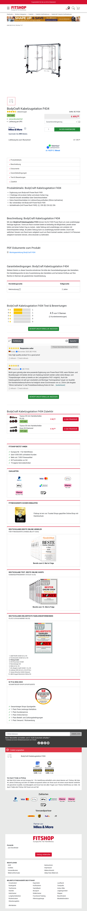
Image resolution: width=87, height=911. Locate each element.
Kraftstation (37, 885)
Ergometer (36, 883)
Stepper (59, 893)
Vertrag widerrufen (43, 854)
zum (13, 848)
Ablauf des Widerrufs (51, 873)
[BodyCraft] (15, 25)
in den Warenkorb (67, 129)
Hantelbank (37, 888)
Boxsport (36, 891)
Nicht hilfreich (23, 358)
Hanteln (11, 891)
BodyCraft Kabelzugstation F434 (33, 756)
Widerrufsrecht (49, 870)
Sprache (73, 341)
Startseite (10, 14)
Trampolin (60, 885)
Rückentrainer (13, 898)
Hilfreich (13, 358)
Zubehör (30, 14)
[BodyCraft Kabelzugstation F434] (13, 756)
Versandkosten (13, 870)
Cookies (10, 868)
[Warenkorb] (79, 8)
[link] (19, 478)
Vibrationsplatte (14, 901)
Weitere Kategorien (20, 14)
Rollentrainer (37, 893)
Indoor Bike (61, 888)
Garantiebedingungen (19, 173)
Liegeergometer (62, 891)
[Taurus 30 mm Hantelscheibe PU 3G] (14, 419)
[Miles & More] (43, 826)
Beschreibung (16, 164)
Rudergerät (12, 885)
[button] (11, 101)
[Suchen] (73, 8)
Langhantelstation (15, 896)
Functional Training (39, 896)
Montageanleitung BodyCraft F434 (22, 252)
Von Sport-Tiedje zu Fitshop (16, 778)
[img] (25, 128)
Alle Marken (12, 905)
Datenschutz (48, 865)
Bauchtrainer (61, 896)
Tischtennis (12, 888)
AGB (9, 865)
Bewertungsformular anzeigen (43, 329)
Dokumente (15, 169)
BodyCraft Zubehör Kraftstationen (62, 14)
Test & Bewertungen (18, 177)
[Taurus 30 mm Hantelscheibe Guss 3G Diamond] (14, 429)
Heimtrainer (12, 893)
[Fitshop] (19, 8)
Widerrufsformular (14, 873)
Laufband (60, 883)
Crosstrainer (13, 883)
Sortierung (17, 341)
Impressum (48, 868)
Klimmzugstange (38, 898)
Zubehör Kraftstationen (42, 14)
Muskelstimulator (63, 898)
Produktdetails (16, 160)
